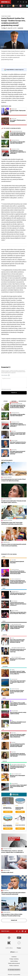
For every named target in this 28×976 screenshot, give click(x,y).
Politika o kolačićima (14, 965)
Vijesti (4, 5)
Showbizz (16, 5)
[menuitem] (23, 2)
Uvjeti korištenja (14, 961)
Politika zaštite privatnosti (14, 963)
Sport (10, 5)
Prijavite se (14, 392)
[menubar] (23, 2)
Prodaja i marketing (14, 958)
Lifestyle (23, 5)
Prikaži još (14, 920)
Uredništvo (14, 956)
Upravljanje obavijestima (15, 969)
